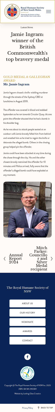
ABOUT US (27, 303)
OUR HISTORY (27, 312)
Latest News (27, 27)
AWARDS (27, 331)
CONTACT (27, 340)
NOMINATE (27, 322)
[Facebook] (27, 357)
